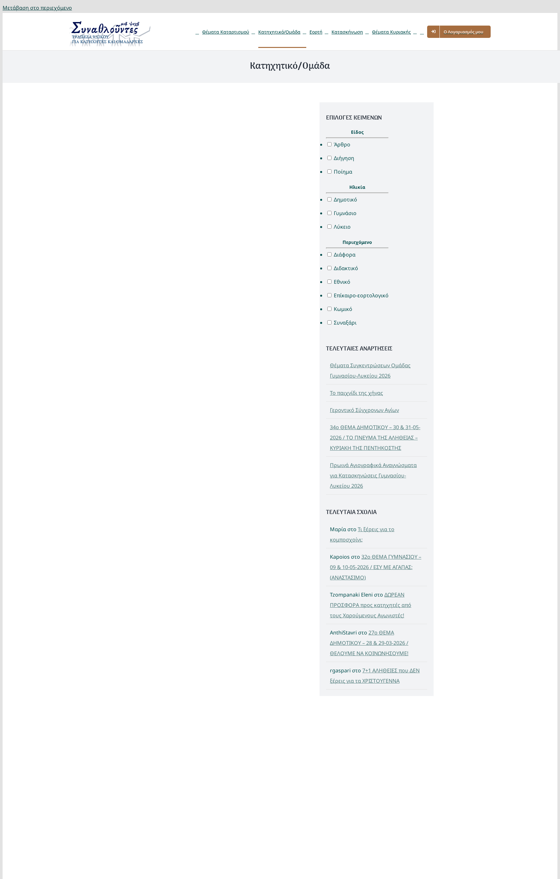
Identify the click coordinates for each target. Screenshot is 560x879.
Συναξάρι (344, 322)
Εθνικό (341, 281)
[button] (422, 31)
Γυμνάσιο (344, 213)
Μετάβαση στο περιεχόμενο (37, 7)
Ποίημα (342, 171)
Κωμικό (342, 309)
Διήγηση (343, 158)
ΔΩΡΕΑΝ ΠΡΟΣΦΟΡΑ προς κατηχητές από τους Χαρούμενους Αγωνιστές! (370, 605)
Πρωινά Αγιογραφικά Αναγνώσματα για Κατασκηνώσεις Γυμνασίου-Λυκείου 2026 (373, 475)
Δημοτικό (344, 199)
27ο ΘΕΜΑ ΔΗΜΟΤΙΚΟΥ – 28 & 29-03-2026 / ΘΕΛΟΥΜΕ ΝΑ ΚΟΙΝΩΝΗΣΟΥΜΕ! (369, 643)
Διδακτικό (345, 268)
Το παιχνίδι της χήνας (356, 392)
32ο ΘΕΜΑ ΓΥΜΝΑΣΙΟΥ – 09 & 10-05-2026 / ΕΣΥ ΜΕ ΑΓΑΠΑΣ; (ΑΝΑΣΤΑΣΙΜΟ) (375, 567)
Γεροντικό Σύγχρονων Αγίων (364, 410)
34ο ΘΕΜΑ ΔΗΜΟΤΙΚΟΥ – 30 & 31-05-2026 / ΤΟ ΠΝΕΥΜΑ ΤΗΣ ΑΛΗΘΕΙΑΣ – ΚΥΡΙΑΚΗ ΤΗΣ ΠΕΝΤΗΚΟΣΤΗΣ (375, 437)
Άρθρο (341, 144)
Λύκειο (341, 226)
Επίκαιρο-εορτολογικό (360, 295)
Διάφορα (344, 254)
